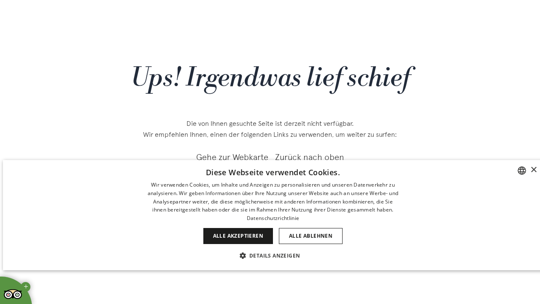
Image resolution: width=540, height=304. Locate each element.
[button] (273, 255)
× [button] (533, 170)
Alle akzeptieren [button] (238, 235)
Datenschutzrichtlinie (273, 218)
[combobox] (522, 170)
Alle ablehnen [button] (310, 235)
